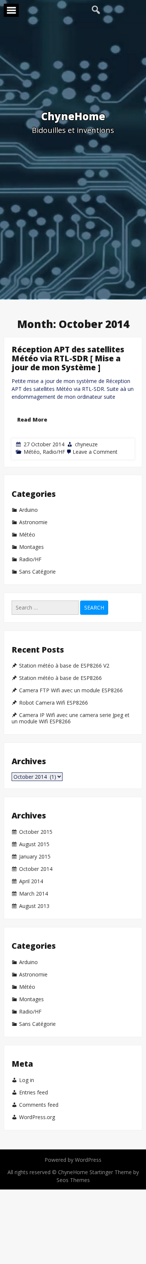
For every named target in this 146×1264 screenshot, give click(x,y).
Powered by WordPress (73, 1159)
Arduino (28, 510)
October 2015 (35, 832)
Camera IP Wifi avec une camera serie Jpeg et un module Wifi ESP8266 (71, 718)
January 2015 (35, 856)
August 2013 (34, 906)
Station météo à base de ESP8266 (60, 678)
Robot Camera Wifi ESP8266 (53, 702)
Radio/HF (54, 451)
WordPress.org (37, 1117)
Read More (32, 419)
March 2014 (33, 893)
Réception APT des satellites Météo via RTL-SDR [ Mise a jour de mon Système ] (68, 358)
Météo (32, 451)
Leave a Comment (95, 451)
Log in (26, 1080)
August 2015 (34, 844)
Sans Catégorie (37, 571)
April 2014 (31, 881)
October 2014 (35, 869)
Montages (31, 547)
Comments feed (38, 1105)
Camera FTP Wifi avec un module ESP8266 (71, 690)
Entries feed (33, 1092)
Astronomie (33, 522)
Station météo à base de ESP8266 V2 (64, 665)
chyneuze (86, 444)
